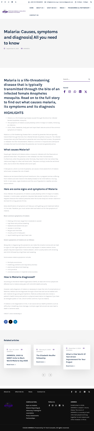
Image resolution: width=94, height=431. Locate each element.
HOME (32, 8)
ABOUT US (39, 8)
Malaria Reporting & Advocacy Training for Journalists (33, 410)
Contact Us (41, 392)
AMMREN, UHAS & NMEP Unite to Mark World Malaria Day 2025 (17, 358)
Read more (10, 364)
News (30, 392)
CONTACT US (34, 15)
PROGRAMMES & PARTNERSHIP (78, 8)
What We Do (19, 392)
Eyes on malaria (31, 405)
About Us (7, 392)
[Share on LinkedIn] (15, 322)
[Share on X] (10, 322)
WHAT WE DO (51, 8)
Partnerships (30, 418)
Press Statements (32, 415)
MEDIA (62, 8)
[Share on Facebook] (6, 322)
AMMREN (26, 48)
